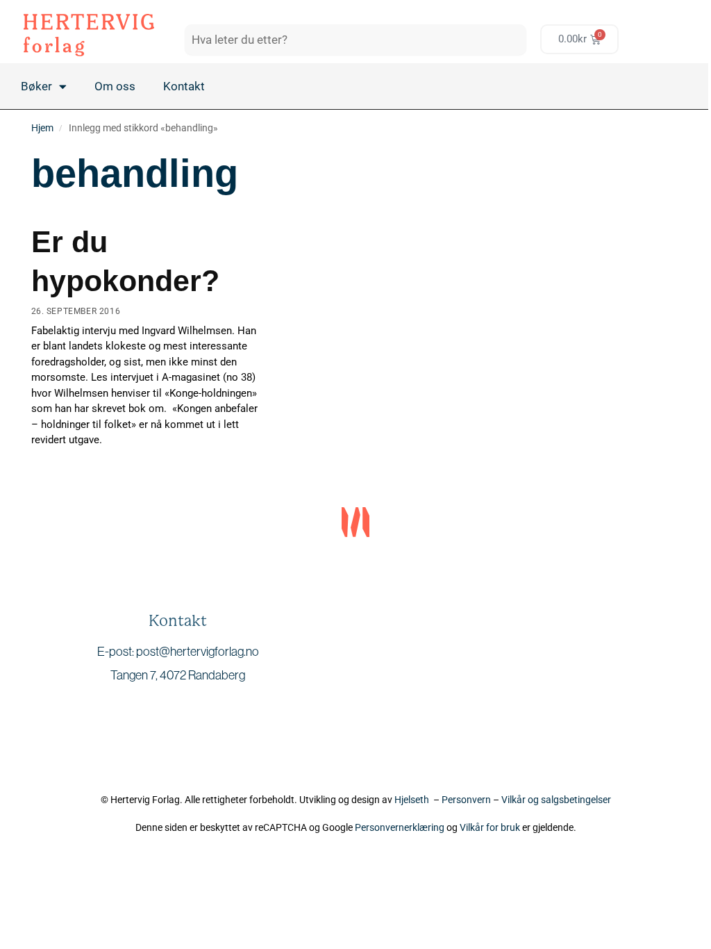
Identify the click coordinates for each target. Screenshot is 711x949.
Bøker (36, 86)
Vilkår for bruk (490, 827)
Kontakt (184, 86)
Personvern (466, 799)
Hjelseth (413, 799)
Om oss (114, 86)
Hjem (42, 127)
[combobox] (355, 39)
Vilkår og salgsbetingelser (556, 799)
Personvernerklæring (399, 827)
